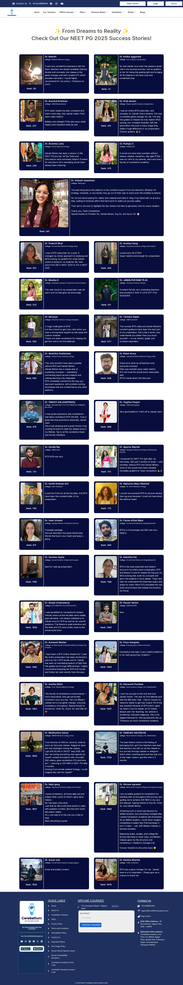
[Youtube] (22, 941)
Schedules (116, 12)
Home (36, 12)
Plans (82, 12)
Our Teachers (49, 12)
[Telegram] (30, 941)
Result (130, 12)
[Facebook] (34, 941)
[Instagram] (26, 941)
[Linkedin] (42, 941)
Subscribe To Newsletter (91, 925)
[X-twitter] (38, 941)
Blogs (142, 12)
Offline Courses (66, 12)
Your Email (84, 913)
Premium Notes (98, 12)
